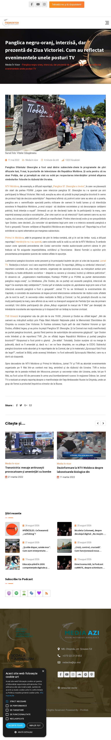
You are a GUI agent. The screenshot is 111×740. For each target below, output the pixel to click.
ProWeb (84, 710)
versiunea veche (68, 687)
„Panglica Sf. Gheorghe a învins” (68, 186)
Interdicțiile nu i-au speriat (28, 241)
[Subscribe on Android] (24, 593)
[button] (97, 423)
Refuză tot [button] (35, 725)
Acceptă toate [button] (16, 725)
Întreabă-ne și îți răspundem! (66, 4)
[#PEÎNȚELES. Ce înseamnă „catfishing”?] (12, 529)
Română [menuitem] (50, 13)
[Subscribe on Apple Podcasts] (9, 593)
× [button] (43, 671)
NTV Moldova (12, 186)
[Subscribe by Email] (31, 593)
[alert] (24, 702)
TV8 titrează (11, 316)
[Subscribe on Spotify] (16, 593)
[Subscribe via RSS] (46, 593)
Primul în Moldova (14, 237)
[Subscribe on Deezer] (39, 593)
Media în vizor (32, 160)
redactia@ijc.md (72, 662)
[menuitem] (49, 13)
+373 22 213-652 (72, 655)
